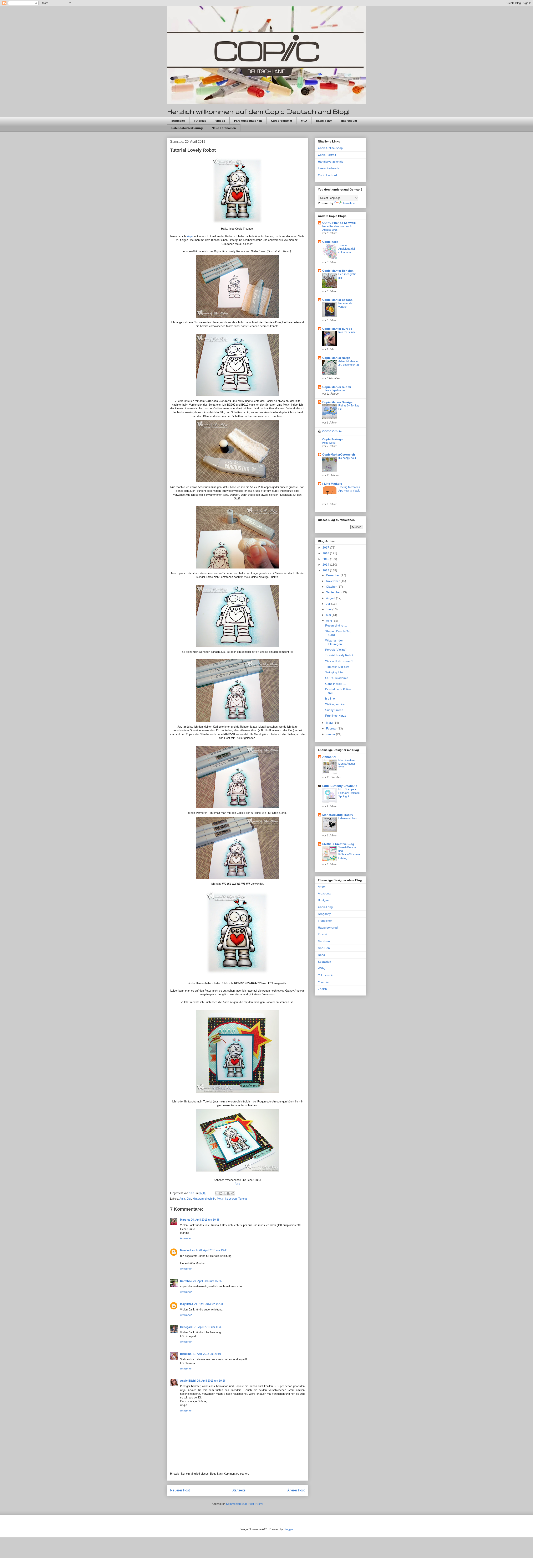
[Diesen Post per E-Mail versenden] (217, 1193)
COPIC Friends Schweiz (339, 222)
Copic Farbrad (327, 175)
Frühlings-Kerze (335, 715)
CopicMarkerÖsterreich (338, 454)
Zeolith (322, 989)
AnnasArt (329, 756)
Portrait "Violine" (335, 649)
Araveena (324, 893)
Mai (329, 615)
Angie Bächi (188, 1380)
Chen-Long (325, 907)
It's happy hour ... (348, 457)
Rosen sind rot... (336, 625)
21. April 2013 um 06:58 (208, 1303)
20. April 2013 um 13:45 (213, 1250)
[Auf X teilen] (225, 1193)
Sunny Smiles (334, 710)
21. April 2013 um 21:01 (207, 1353)
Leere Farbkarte (328, 168)
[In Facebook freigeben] (229, 1193)
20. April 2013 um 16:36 (207, 1281)
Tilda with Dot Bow (337, 666)
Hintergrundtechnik (204, 1198)
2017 (326, 547)
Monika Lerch (189, 1250)
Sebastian (324, 961)
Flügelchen (325, 920)
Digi (189, 1198)
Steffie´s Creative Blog (338, 844)
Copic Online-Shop (330, 148)
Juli (328, 603)
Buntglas (323, 900)
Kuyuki (322, 934)
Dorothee (186, 1281)
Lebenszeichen (347, 818)
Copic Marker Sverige (337, 402)
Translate (349, 203)
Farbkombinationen (248, 120)
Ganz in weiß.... (335, 683)
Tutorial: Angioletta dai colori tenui (346, 249)
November (333, 581)
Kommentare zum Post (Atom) (244, 1503)
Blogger (288, 1529)
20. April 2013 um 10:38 (205, 1219)
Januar (331, 734)
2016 (326, 553)
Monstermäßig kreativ (337, 814)
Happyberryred (328, 927)
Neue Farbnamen (224, 128)
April (329, 620)
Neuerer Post (180, 1490)
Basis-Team (324, 120)
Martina (185, 1219)
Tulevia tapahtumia (333, 390)
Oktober (331, 586)
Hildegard (186, 1327)
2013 (326, 570)
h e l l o (330, 698)
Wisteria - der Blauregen (334, 642)
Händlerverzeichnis (330, 161)
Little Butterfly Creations (339, 786)
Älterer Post (296, 1490)
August (331, 598)
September (333, 592)
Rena (321, 954)
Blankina (185, 1353)
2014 (326, 564)
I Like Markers (332, 483)
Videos (220, 120)
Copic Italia (330, 241)
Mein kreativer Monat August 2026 (346, 764)
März (330, 722)
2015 (326, 559)
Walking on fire (335, 704)
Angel (321, 886)
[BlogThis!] (221, 1193)
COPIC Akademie (336, 678)
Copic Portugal (333, 439)
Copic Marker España (337, 299)
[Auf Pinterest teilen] (233, 1193)
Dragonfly (324, 913)
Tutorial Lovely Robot (339, 655)
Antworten (186, 1238)
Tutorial (242, 1198)
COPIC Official (332, 431)
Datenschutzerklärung (187, 128)
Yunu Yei (323, 982)
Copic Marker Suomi (336, 387)
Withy (321, 968)
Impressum (349, 120)
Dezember (333, 575)
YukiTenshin (326, 975)
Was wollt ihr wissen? (339, 661)
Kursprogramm (281, 120)
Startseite (178, 120)
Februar (331, 728)
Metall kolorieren (227, 1198)
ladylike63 (186, 1303)
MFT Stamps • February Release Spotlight (349, 793)
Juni (329, 609)
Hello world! (329, 442)
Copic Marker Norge (336, 357)
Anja (190, 236)
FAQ (304, 120)
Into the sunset (347, 332)
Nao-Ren (324, 941)
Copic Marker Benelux (338, 270)
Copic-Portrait (327, 154)
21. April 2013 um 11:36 (208, 1327)
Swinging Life (334, 672)
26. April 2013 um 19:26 (211, 1380)
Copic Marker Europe (337, 328)
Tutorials (200, 120)
